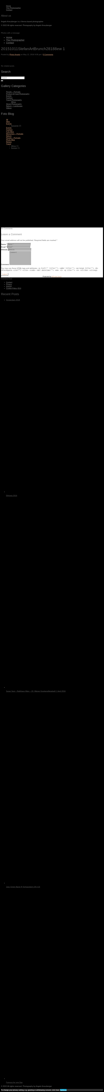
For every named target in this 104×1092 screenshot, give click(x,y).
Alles (8, 122)
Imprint (9, 286)
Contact (9, 10)
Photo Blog (10, 140)
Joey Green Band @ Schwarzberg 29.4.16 (23, 887)
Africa (13, 102)
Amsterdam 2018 (13, 300)
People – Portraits (13, 92)
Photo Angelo (15, 54)
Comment (5, 264)
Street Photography (14, 104)
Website (4, 250)
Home (8, 6)
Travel (8, 144)
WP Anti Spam (57, 276)
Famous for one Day (14, 1082)
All (7, 120)
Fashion (9, 98)
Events (9, 96)
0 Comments (48, 54)
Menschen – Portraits (14, 134)
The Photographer (13, 8)
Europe (14, 148)
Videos (9, 108)
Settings (63, 1090)
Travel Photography (14, 100)
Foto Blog (10, 132)
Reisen (9, 142)
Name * (4, 244)
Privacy (9, 284)
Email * (4, 247)
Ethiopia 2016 (11, 496)
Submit (4, 274)
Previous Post (6, 278)
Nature (9, 136)
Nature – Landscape (14, 106)
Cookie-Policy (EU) (13, 288)
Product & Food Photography (17, 94)
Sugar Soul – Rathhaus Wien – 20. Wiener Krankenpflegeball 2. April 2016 (36, 691)
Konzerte (14, 126)
